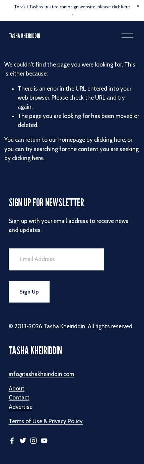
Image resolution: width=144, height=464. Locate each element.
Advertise (20, 406)
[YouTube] (44, 440)
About (16, 388)
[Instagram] (33, 440)
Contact (19, 397)
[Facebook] (12, 440)
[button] (138, 6)
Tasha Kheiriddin (24, 35)
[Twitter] (22, 440)
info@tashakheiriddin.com (41, 374)
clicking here (109, 139)
